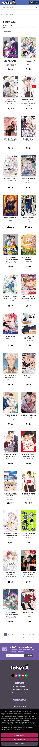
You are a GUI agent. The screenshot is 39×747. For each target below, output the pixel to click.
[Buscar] (36, 7)
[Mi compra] (31, 2)
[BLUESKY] (19, 675)
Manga (8, 14)
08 (30, 634)
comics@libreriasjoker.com (19, 689)
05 (19, 634)
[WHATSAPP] (26, 675)
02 (9, 634)
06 (23, 634)
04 (16, 634)
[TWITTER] (12, 675)
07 (26, 634)
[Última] (22, 637)
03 (13, 634)
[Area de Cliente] (34, 2)
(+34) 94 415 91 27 (19, 686)
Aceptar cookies (19, 735)
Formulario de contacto (19, 693)
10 (16, 637)
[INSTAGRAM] (16, 675)
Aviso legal (19, 703)
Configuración (19, 744)
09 (33, 634)
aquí (22, 729)
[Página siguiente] (19, 637)
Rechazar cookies (19, 739)
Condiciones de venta (19, 706)
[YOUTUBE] (22, 675)
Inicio (3, 14)
